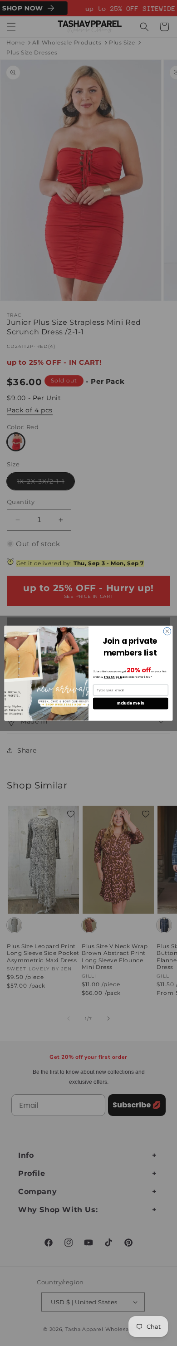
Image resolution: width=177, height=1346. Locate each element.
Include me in (130, 703)
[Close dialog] (167, 631)
